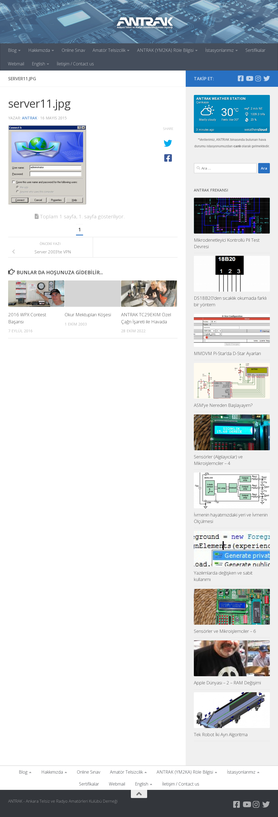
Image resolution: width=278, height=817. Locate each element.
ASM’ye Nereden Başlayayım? (223, 405)
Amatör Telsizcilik (109, 50)
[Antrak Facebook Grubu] (240, 78)
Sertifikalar (255, 50)
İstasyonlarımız (219, 50)
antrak (29, 117)
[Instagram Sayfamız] (258, 78)
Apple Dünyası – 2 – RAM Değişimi (227, 682)
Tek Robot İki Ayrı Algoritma (221, 734)
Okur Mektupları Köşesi (88, 314)
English (38, 64)
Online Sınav (73, 50)
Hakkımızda (39, 50)
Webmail (16, 64)
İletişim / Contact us (75, 64)
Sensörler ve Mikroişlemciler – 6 (225, 631)
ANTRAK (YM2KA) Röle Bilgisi (165, 50)
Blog (12, 50)
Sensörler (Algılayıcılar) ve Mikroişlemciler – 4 (218, 460)
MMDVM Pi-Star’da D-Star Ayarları (227, 353)
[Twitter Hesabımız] (266, 78)
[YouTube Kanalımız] (249, 78)
